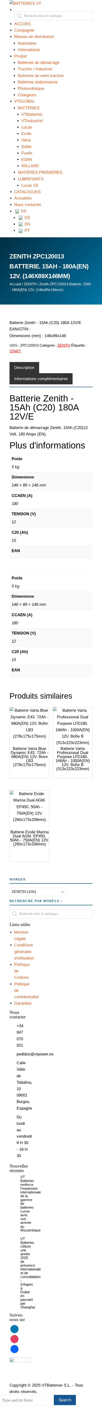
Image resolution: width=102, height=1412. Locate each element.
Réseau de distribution (34, 36)
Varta (26, 140)
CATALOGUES (27, 192)
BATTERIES (28, 108)
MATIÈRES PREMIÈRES (40, 172)
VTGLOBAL (24, 101)
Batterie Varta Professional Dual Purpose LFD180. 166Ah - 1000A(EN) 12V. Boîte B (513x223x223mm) (73, 758)
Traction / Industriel (35, 69)
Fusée (26, 153)
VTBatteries (31, 114)
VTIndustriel (32, 121)
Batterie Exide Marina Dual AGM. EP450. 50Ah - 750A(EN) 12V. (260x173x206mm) (29, 838)
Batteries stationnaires (38, 82)
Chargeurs (27, 95)
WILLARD (30, 166)
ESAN (26, 159)
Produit (20, 56)
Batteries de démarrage (38, 62)
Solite (26, 146)
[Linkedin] (14, 1329)
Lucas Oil (29, 185)
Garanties (23, 1003)
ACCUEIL (22, 24)
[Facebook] (14, 1349)
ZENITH (30, 284)
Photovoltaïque (31, 88)
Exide (26, 133)
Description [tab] (24, 367)
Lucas (26, 127)
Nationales (27, 43)
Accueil (15, 284)
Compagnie (24, 30)
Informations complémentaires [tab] (41, 379)
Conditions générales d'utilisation (24, 951)
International (29, 50)
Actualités (23, 198)
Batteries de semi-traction (41, 75)
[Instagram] (14, 1339)
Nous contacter (27, 204)
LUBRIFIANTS (30, 179)
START (15, 351)
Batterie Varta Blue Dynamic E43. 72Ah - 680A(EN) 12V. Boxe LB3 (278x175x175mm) (29, 756)
